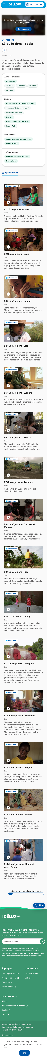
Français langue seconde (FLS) (17, 121)
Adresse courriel (10, 943)
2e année (21, 86)
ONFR (13, 1014)
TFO (13, 1001)
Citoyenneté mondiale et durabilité (18, 139)
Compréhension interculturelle (17, 156)
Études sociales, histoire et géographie (20, 103)
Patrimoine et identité (14, 112)
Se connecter (36, 4)
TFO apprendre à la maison (13, 1006)
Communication (11, 143)
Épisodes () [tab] (10, 172)
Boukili (13, 1010)
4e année (9, 90)
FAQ (31, 978)
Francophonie (11, 161)
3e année (32, 86)
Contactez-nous (31, 973)
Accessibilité (7, 1035)
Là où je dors (8, 40)
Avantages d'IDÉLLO (10, 973)
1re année (9, 86)
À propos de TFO (10, 978)
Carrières (10, 982)
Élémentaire (10, 81)
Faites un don (10, 987)
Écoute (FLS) (10, 126)
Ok (24, 1053)
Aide (40, 906)
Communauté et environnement (17, 108)
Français (9, 117)
